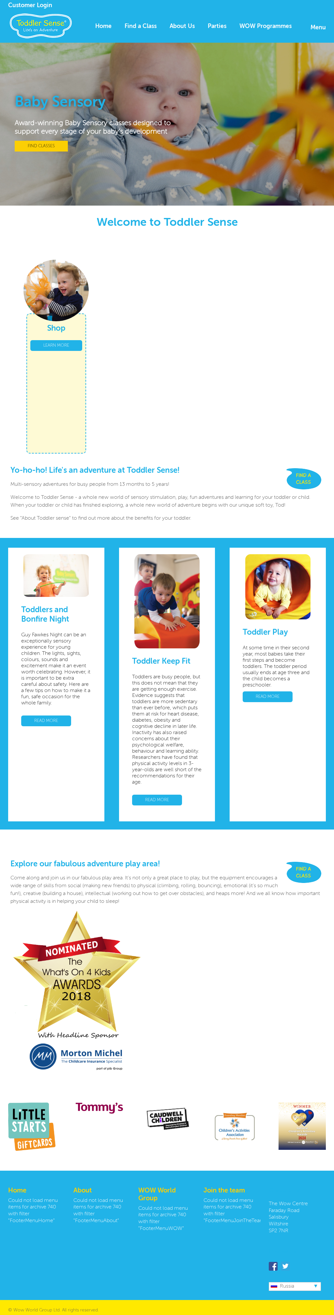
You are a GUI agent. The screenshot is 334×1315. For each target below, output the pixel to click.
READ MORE (46, 721)
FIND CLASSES (41, 146)
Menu (318, 28)
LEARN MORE (56, 345)
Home (103, 26)
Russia (287, 1286)
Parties (217, 26)
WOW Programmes (265, 26)
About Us (182, 26)
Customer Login (30, 5)
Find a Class (141, 26)
